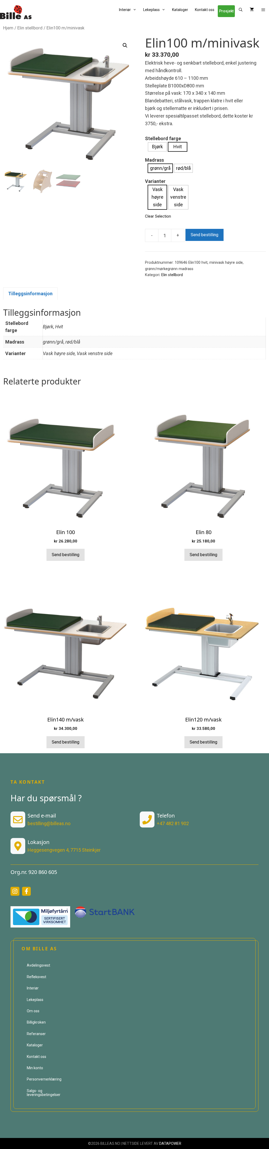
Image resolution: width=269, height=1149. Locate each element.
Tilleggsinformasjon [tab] (30, 293)
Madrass (154, 160)
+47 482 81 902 (173, 823)
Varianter (155, 181)
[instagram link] (15, 891)
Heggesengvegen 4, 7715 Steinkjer (64, 850)
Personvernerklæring (44, 1079)
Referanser (36, 1034)
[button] (263, 9)
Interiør (125, 10)
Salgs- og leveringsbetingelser (43, 1093)
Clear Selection (158, 216)
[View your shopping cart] (251, 9)
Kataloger (180, 10)
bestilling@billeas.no (49, 823)
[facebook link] (26, 891)
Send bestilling (204, 234)
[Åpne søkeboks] (240, 9)
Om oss (33, 1011)
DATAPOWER (170, 1143)
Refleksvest (36, 977)
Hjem (8, 27)
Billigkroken (36, 1022)
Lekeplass (151, 10)
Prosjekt (226, 11)
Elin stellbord (30, 27)
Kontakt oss (204, 10)
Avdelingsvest (38, 965)
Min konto (35, 1068)
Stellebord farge (163, 138)
